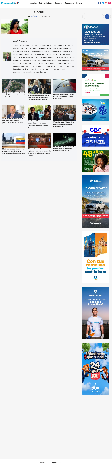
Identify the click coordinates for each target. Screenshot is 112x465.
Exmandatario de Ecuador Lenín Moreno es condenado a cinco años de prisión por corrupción (38, 97)
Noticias (33, 3)
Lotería (79, 3)
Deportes (58, 3)
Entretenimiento (45, 3)
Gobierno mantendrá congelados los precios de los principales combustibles (64, 96)
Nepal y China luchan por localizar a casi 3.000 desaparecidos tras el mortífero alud (13, 95)
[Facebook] (99, 3)
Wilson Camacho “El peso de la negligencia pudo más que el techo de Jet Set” (63, 124)
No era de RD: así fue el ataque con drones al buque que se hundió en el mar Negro (63, 148)
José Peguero (35, 16)
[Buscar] (107, 16)
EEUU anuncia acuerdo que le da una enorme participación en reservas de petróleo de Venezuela (13, 151)
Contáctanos (44, 463)
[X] (103, 3)
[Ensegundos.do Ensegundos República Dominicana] (10, 3)
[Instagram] (109, 3)
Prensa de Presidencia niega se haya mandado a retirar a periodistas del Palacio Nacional (12, 121)
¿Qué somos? (56, 463)
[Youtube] (106, 3)
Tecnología (69, 3)
